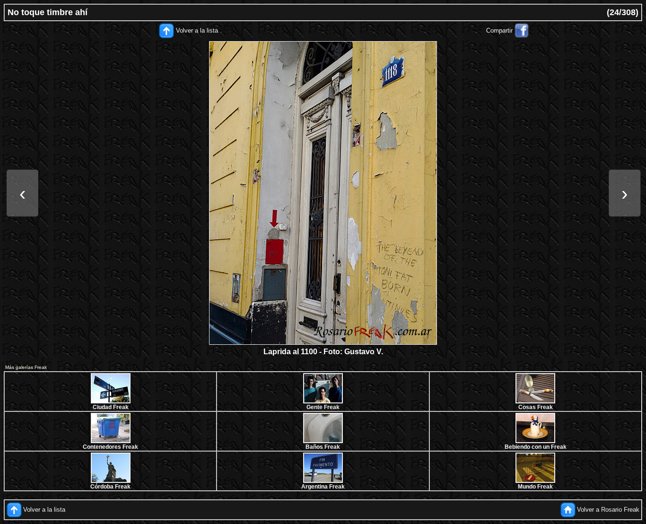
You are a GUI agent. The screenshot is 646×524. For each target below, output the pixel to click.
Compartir (499, 30)
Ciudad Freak (111, 407)
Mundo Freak (535, 486)
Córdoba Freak (110, 486)
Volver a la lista (197, 30)
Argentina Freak (323, 486)
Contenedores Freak (110, 447)
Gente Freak (323, 407)
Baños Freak (323, 447)
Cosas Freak (535, 407)
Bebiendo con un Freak (536, 447)
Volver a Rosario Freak (608, 509)
